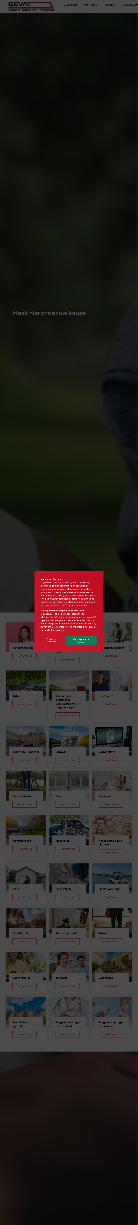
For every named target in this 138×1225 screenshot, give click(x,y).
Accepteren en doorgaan (82, 640)
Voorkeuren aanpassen (51, 640)
